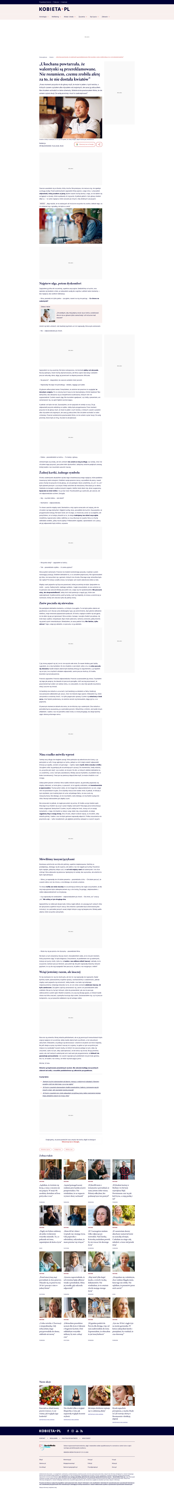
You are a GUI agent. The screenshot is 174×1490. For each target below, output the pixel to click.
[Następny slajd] (134, 1395)
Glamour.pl (42, 1463)
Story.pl (114, 1467)
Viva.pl (114, 1460)
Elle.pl (41, 1460)
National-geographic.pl (70, 1467)
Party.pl (90, 1460)
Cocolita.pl (42, 1467)
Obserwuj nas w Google (86, 144)
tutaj (55, 1487)
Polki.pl (90, 1463)
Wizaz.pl (114, 1463)
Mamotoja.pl (67, 1460)
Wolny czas (69, 1150)
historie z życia (45, 1150)
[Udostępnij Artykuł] (99, 144)
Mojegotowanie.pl (68, 1463)
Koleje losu (57, 1150)
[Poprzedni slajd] (39, 1395)
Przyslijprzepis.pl (93, 1467)
